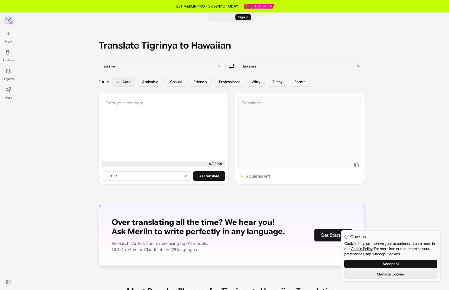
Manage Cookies (391, 274)
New (8, 41)
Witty (256, 81)
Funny (277, 81)
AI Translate (209, 176)
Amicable (150, 81)
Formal (300, 81)
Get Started (333, 235)
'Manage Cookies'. (386, 254)
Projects (8, 79)
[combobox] (162, 66)
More (8, 97)
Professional (229, 81)
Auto (126, 81)
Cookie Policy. (362, 248)
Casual (176, 81)
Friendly (200, 81)
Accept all (390, 263)
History (8, 60)
